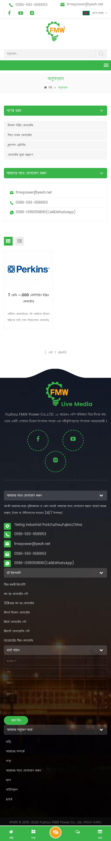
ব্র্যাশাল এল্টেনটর (16, 145)
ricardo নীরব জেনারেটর (18, 640)
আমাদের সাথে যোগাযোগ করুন (23, 770)
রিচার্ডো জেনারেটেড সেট (16, 631)
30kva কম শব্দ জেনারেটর (19, 603)
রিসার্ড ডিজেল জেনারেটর (17, 612)
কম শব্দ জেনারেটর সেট (16, 594)
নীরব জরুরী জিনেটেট (14, 584)
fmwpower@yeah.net (85, 4)
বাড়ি (50, 87)
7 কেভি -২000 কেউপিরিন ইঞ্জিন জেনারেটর (28, 298)
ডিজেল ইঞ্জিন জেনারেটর (20, 125)
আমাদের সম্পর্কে (15, 751)
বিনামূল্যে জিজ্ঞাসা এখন (55, 832)
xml (9, 799)
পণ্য (8, 761)
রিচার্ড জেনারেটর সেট (15, 622)
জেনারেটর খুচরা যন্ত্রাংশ (20, 155)
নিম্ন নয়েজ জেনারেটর (19, 135)
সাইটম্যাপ (12, 790)
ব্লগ (8, 780)
